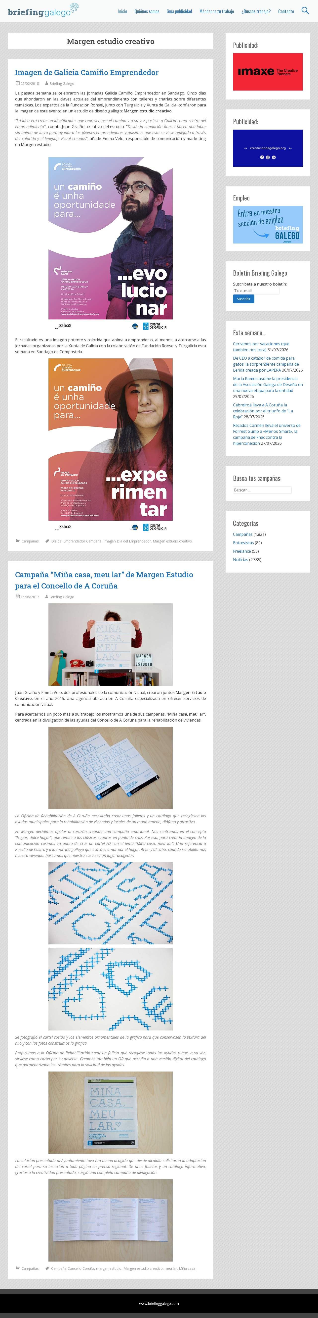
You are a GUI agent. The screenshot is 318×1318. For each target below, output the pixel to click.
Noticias (240, 559)
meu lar (171, 1268)
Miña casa (187, 1268)
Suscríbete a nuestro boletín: (260, 284)
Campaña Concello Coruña (72, 1268)
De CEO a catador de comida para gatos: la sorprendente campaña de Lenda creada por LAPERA (266, 364)
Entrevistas (243, 542)
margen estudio (108, 1268)
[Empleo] (268, 225)
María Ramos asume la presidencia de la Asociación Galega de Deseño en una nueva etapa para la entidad (268, 384)
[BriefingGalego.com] (43, 9)
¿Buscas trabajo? (256, 11)
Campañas (30, 541)
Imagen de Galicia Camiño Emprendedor (87, 72)
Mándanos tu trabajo (216, 11)
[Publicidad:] (268, 89)
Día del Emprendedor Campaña (76, 541)
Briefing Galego (61, 83)
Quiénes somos (147, 11)
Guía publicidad (179, 11)
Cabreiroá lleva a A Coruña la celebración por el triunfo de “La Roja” (263, 411)
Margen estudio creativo (172, 541)
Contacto (286, 11)
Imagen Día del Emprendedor (127, 541)
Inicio (122, 11)
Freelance (242, 551)
